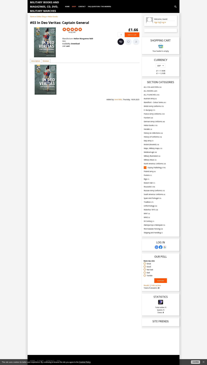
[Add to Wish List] (128, 42)
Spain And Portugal (152, 198)
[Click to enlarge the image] (45, 42)
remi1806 (118, 99)
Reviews (46, 61)
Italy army (148, 140)
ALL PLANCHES (151, 95)
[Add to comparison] (136, 42)
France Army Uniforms (154, 114)
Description (35, 61)
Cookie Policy (85, 362)
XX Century (149, 221)
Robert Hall (149, 183)
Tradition (148, 202)
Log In (163, 22)
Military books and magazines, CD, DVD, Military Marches (44, 6)
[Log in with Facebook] (160, 247)
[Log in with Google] (165, 247)
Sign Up (157, 22)
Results (146, 285)
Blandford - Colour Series (155, 102)
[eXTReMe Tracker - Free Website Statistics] (160, 304)
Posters (148, 175)
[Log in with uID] (156, 247)
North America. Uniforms (155, 163)
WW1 (147, 213)
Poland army (149, 171)
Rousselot (149, 187)
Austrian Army (150, 98)
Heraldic (148, 129)
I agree (195, 362)
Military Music (150, 160)
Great (149, 263)
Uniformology (150, 206)
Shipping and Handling (153, 232)
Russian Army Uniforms (154, 190)
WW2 (147, 217)
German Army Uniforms (154, 121)
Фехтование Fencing (153, 229)
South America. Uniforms (154, 194)
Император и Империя (154, 225)
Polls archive (156, 285)
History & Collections (153, 133)
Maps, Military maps (153, 148)
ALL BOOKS (150, 91)
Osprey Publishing (156, 167)
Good (149, 266)
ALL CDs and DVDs (152, 87)
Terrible (149, 275)
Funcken (148, 118)
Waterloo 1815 (151, 210)
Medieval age (150, 152)
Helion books (150, 125)
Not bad (150, 269)
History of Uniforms (153, 137)
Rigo (146, 179)
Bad (148, 272)
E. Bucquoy (149, 110)
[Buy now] (121, 42)
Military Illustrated (152, 156)
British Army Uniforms (154, 106)
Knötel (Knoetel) (151, 144)
